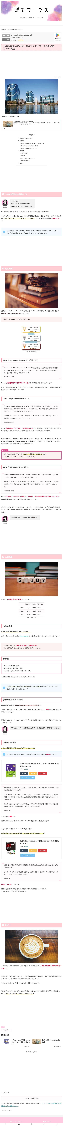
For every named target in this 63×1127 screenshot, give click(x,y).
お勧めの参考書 (25, 160)
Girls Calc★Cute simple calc (21, 35)
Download (57, 38)
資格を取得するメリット (28, 158)
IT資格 (4, 1030)
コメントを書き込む (31, 1098)
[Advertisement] (31, 63)
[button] (58, 567)
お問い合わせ (47, 1121)
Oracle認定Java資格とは (26, 138)
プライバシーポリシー (17, 1121)
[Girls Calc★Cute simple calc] (6, 37)
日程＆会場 (24, 153)
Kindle (24, 773)
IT (3, 1026)
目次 (29, 135)
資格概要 (22, 141)
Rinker (26, 769)
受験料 (23, 155)
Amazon (33, 773)
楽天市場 (42, 773)
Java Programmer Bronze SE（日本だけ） (32, 143)
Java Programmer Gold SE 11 (29, 148)
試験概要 (22, 150)
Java (10, 1030)
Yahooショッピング (27, 777)
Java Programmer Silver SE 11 (29, 145)
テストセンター (24, 636)
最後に (21, 163)
